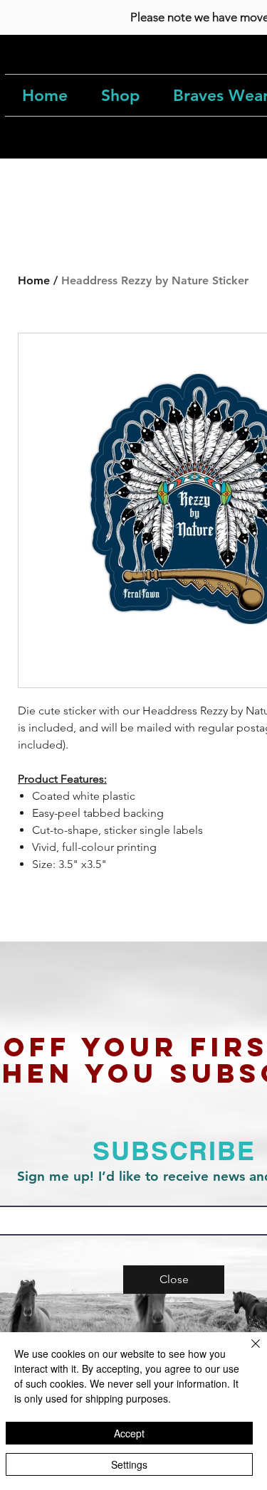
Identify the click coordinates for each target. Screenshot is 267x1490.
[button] (173, 1279)
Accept (129, 1433)
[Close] (247, 1352)
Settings (129, 1464)
